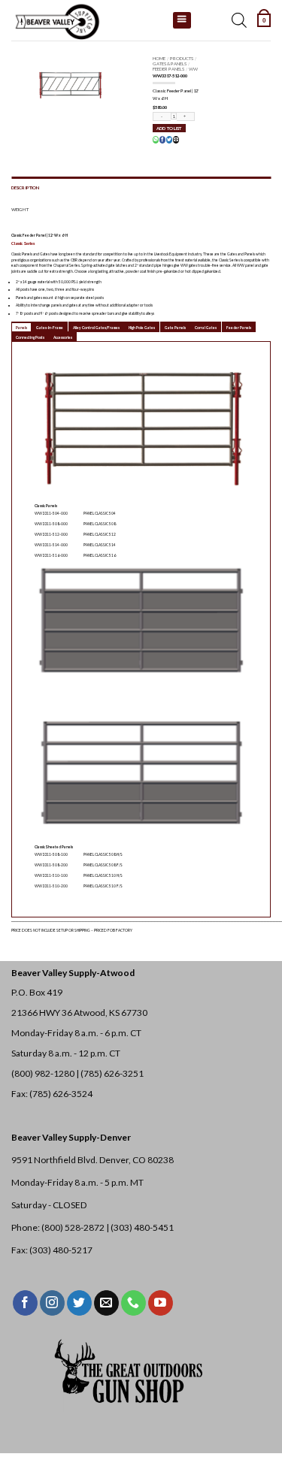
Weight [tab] (20, 209)
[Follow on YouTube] (160, 1303)
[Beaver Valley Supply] (86, 20)
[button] (264, 20)
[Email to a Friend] (176, 140)
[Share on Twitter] (169, 140)
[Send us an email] (106, 1303)
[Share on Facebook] (162, 140)
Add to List (168, 128)
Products (181, 58)
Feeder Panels (168, 68)
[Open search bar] (239, 20)
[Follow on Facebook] (25, 1303)
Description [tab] (25, 187)
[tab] (21, 327)
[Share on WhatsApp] (156, 140)
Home (159, 58)
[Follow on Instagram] (52, 1303)
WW (193, 68)
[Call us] (133, 1303)
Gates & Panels (169, 63)
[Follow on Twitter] (79, 1303)
